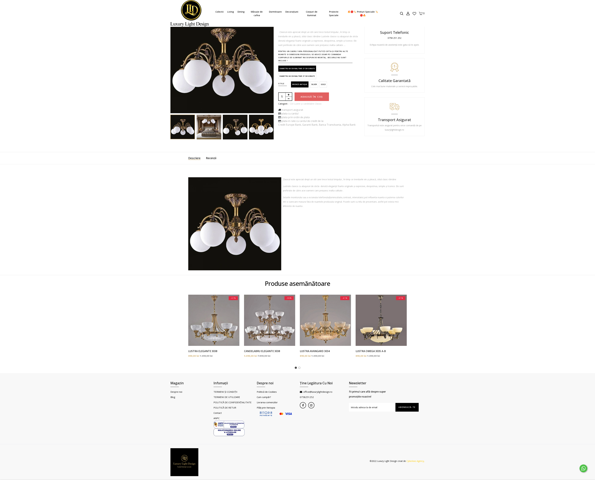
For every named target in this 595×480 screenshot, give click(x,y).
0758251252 (307, 397)
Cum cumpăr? (264, 397)
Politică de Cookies (267, 391)
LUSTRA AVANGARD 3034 (315, 351)
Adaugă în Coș (312, 96)
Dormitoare (275, 11)
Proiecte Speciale (333, 13)
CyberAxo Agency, (415, 461)
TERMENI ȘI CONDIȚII (225, 391)
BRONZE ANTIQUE (299, 84)
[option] (222, 61)
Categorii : (283, 103)
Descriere (194, 158)
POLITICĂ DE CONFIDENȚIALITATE (232, 402)
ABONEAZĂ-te (407, 407)
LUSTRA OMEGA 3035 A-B (371, 351)
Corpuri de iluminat (311, 13)
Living (230, 11)
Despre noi (176, 391)
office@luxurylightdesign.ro (317, 391)
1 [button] (296, 368)
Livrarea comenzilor (267, 402)
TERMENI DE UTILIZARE (227, 397)
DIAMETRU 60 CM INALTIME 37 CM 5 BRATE (297, 68)
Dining (241, 11)
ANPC (217, 418)
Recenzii (211, 158)
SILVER (314, 84)
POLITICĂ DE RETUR (225, 407)
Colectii (219, 11)
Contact (218, 412)
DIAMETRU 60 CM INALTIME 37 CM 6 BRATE (297, 76)
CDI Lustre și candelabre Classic (306, 103)
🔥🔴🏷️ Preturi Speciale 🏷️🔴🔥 (363, 13)
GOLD (323, 84)
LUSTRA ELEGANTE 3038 (202, 351)
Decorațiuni (291, 11)
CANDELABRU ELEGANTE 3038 (262, 351)
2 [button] (299, 368)
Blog (172, 397)
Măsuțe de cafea (257, 13)
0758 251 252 (394, 37)
